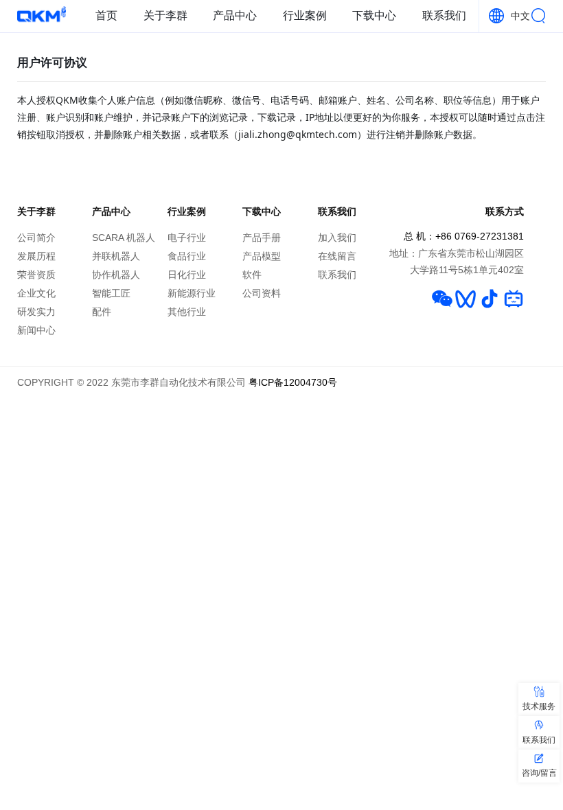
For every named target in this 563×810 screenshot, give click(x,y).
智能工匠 (111, 293)
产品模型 (261, 256)
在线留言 (337, 256)
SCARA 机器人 (123, 238)
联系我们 (444, 15)
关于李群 (165, 15)
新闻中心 (36, 330)
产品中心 (235, 15)
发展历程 (36, 256)
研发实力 (36, 312)
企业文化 (36, 293)
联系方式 (504, 211)
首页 (106, 15)
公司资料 (261, 293)
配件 (101, 312)
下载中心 (374, 15)
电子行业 (187, 238)
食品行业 (187, 256)
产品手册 (261, 238)
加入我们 (337, 238)
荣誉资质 (36, 275)
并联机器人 (116, 256)
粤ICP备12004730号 (293, 383)
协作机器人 (116, 275)
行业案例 (305, 15)
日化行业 (187, 275)
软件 (252, 275)
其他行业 (187, 312)
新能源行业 (192, 293)
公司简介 (36, 238)
